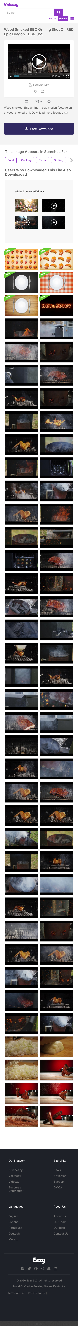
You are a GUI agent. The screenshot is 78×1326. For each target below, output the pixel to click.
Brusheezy (16, 1170)
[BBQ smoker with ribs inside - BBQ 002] (21, 560)
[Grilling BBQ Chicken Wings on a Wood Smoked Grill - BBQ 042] (21, 398)
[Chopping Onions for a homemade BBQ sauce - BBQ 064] (56, 1046)
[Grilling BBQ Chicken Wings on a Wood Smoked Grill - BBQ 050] (56, 954)
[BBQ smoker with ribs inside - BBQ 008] (21, 676)
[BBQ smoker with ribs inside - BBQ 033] (21, 421)
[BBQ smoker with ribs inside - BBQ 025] (21, 1023)
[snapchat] (49, 1268)
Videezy (14, 1181)
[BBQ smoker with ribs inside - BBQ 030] (21, 537)
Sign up (63, 18)
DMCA (58, 1187)
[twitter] (29, 1268)
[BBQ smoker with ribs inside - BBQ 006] (56, 630)
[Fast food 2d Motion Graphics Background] (56, 259)
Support (59, 1181)
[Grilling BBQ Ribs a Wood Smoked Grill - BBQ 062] (56, 792)
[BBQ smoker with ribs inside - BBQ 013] (56, 699)
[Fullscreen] (67, 76)
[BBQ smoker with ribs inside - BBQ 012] (56, 769)
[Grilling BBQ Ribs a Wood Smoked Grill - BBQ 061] (56, 560)
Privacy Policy (36, 1293)
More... (13, 1239)
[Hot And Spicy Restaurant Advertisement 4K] (56, 305)
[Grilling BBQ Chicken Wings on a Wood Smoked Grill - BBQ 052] (21, 792)
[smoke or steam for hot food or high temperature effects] (53, 206)
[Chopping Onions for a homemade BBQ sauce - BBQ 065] (21, 1070)
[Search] (58, 12)
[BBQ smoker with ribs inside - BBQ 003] (56, 328)
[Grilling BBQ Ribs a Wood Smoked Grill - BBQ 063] (56, 375)
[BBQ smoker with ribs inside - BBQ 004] (21, 699)
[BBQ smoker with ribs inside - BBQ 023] (56, 352)
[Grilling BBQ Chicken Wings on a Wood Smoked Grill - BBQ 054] (56, 815)
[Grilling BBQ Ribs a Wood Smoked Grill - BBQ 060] (56, 606)
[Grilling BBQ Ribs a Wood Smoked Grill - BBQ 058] (21, 722)
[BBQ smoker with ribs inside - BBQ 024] (56, 398)
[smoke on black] (53, 223)
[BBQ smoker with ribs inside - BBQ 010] (21, 1000)
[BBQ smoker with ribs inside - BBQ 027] (56, 583)
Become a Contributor (16, 1189)
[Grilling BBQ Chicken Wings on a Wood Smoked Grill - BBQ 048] (21, 444)
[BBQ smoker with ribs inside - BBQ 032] (56, 653)
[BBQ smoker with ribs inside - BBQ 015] (56, 491)
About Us (60, 1216)
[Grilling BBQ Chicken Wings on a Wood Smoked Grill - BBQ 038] (56, 421)
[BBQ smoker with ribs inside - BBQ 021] (56, 444)
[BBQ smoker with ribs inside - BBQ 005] (56, 722)
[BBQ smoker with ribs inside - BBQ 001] (56, 467)
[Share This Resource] (43, 91)
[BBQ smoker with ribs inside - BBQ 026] (56, 907)
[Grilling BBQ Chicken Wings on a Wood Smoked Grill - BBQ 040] (21, 907)
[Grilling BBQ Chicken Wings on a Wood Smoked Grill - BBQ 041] (21, 583)
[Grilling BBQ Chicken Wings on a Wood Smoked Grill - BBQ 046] (21, 769)
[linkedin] (55, 1268)
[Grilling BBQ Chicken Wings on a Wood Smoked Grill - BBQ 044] (56, 676)
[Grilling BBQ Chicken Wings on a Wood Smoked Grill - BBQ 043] (21, 491)
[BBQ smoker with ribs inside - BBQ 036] (56, 514)
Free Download (41, 129)
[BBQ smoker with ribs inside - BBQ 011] (21, 606)
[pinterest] (35, 1268)
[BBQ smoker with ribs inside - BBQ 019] (56, 745)
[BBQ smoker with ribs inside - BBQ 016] (21, 977)
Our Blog (59, 1227)
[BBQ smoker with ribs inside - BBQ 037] (21, 328)
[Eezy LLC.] (39, 1261)
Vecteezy (15, 1175)
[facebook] (22, 1268)
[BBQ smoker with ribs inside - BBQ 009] (56, 884)
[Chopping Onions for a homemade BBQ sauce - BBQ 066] (21, 1046)
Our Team (60, 1222)
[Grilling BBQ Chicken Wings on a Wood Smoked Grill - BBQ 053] (21, 815)
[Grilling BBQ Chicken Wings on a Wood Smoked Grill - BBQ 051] (21, 514)
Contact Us (61, 1233)
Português (15, 1227)
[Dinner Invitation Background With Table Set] (21, 282)
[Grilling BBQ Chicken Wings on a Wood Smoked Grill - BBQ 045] (56, 1000)
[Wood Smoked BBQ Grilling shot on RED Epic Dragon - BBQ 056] (21, 745)
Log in (52, 18)
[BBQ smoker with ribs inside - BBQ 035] (21, 467)
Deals (57, 1170)
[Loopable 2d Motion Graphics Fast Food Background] (21, 259)
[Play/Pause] (10, 76)
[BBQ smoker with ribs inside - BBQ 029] (56, 838)
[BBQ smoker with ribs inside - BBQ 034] (56, 537)
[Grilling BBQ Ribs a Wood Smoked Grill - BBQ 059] (21, 352)
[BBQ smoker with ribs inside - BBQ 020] (21, 630)
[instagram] (42, 1268)
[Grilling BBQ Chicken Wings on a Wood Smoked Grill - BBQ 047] (56, 861)
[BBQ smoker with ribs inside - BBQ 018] (21, 884)
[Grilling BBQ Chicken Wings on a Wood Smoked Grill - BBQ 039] (21, 653)
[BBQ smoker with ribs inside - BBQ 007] (21, 375)
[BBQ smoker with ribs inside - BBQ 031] (21, 861)
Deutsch (14, 1233)
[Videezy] (11, 5)
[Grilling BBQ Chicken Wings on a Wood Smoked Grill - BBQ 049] (21, 954)
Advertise (60, 1175)
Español (14, 1222)
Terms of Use (16, 1293)
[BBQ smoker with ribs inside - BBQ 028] (56, 977)
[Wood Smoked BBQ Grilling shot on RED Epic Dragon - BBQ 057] (21, 931)
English (13, 1216)
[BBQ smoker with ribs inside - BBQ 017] (56, 1023)
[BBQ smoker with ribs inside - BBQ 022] (56, 931)
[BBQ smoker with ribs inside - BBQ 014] (21, 838)
